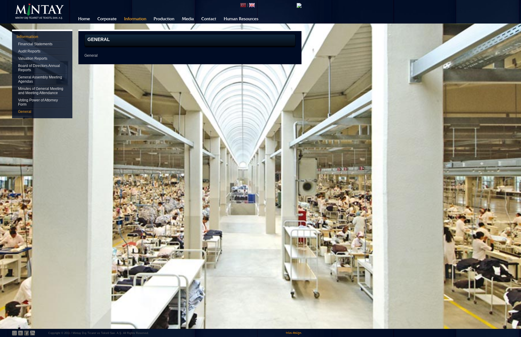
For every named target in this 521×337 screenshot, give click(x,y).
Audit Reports (29, 51)
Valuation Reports (32, 58)
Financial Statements (35, 44)
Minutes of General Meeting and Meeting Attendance (40, 91)
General (24, 112)
